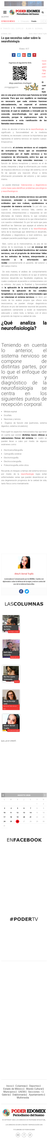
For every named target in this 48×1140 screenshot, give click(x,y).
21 (30, 817)
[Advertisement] (24, 527)
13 (24, 813)
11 (11, 813)
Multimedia (23, 1097)
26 (17, 821)
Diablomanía (19, 1094)
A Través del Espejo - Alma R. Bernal (22, 29)
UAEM (21, 1091)
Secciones (34, 1091)
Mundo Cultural (34, 1088)
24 (4, 821)
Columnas (20, 1085)
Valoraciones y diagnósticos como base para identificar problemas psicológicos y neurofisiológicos (24, 188)
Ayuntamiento (36, 1094)
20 (24, 817)
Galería (5, 1094)
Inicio (9, 1085)
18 (11, 817)
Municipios (9, 1091)
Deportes (34, 1085)
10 (4, 813)
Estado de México (13, 1088)
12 (17, 813)
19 (17, 817)
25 (11, 821)
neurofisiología (37, 129)
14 (30, 813)
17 (4, 817)
